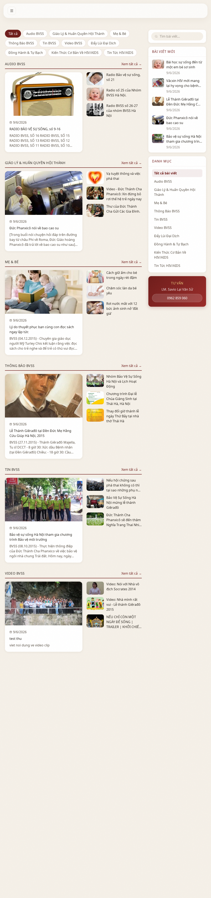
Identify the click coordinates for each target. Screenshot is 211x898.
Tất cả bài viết (165, 173)
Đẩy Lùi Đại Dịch (103, 43)
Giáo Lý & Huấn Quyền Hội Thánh (78, 33)
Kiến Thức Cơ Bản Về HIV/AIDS (75, 52)
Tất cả (13, 33)
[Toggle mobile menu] (12, 11)
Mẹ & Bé (119, 33)
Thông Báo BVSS (21, 43)
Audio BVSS (35, 33)
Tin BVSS (49, 43)
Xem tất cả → (131, 64)
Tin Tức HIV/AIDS (120, 52)
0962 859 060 (177, 298)
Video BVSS (73, 43)
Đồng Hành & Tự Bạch (25, 52)
